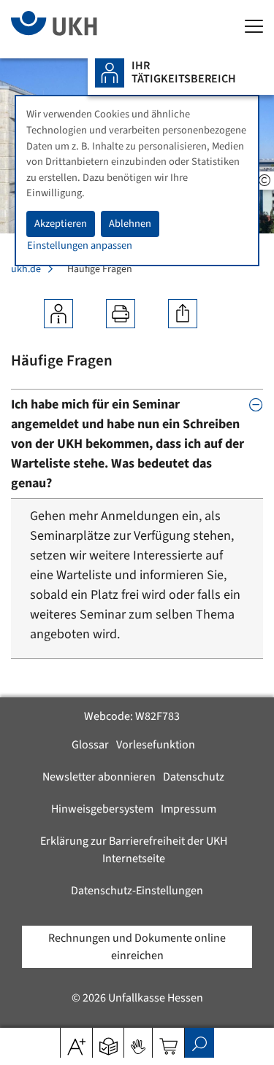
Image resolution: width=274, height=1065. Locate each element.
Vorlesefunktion (155, 745)
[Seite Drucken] (120, 313)
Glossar (90, 745)
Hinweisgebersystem (102, 809)
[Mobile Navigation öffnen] (254, 27)
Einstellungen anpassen (79, 245)
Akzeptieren (60, 223)
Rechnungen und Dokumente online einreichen (137, 947)
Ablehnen (130, 223)
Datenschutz (193, 777)
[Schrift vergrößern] (76, 1042)
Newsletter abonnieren (99, 777)
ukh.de (26, 269)
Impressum (188, 809)
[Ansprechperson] (58, 313)
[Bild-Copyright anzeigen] (264, 180)
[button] (108, 1042)
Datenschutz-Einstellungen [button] (137, 891)
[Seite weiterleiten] (182, 313)
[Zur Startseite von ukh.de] (76, 29)
